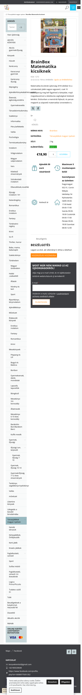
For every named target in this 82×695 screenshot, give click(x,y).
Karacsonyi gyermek (15, 72)
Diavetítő (11, 613)
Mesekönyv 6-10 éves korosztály (15, 416)
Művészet (13, 313)
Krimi (11, 231)
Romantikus (14, 205)
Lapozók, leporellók (15, 386)
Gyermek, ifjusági (13, 441)
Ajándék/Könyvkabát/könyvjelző (18, 92)
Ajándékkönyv (15, 307)
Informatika (15, 121)
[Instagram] (74, 652)
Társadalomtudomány (18, 110)
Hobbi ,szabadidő (13, 274)
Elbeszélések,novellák (19, 187)
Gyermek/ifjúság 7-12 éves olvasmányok (17, 475)
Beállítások (15, 690)
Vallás (13, 132)
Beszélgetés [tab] (41, 239)
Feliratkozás (41, 302)
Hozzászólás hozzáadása (44, 255)
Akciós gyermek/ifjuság (15, 49)
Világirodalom (16, 153)
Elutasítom (52, 682)
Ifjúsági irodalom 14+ (14, 193)
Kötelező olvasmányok (16, 172)
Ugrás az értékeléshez (63, 79)
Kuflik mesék (16, 434)
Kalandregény (14, 200)
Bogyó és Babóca (14, 363)
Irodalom (13, 148)
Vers (12, 166)
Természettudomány (17, 142)
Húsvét (12, 61)
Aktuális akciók (13, 618)
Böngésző (15, 393)
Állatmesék (15, 409)
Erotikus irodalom (13, 212)
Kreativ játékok (15, 548)
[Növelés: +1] (55, 152)
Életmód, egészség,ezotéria (16, 98)
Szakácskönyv (14, 255)
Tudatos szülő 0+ (15, 590)
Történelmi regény (13, 225)
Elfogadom (65, 682)
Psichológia (14, 137)
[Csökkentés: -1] (55, 155)
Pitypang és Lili (15, 356)
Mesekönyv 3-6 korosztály (15, 401)
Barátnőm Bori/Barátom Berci (16, 426)
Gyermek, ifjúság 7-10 (16, 457)
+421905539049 (15, 668)
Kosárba (64, 154)
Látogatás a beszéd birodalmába (12, 511)
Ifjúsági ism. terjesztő (16, 448)
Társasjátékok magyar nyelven (14, 520)
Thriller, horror (15, 242)
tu (35, 685)
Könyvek (10, 55)
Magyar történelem (15, 267)
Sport (13, 294)
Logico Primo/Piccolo (15, 583)
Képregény (13, 87)
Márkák (10, 623)
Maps (8, 651)
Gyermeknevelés (18, 105)
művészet (13, 496)
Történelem (14, 260)
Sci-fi (11, 237)
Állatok (13, 281)
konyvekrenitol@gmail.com (20, 664)
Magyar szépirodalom (16, 159)
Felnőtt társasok (12, 528)
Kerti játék (13, 543)
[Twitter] (33, 108)
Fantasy (12, 218)
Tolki (9, 597)
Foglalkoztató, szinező (13, 554)
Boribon (14, 370)
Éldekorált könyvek (13, 319)
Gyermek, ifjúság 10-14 (16, 466)
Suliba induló (14, 566)
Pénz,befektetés (17, 126)
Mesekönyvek (14, 349)
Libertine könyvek (11, 502)
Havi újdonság (13, 35)
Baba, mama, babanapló (14, 248)
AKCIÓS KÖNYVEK (11, 41)
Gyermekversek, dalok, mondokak (17, 378)
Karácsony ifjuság (15, 80)
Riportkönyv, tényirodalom (14, 300)
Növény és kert (15, 287)
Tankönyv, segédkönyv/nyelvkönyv (18, 484)
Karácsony (13, 66)
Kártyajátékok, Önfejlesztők (15, 536)
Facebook (18, 651)
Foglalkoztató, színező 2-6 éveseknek (15, 574)
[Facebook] (38, 108)
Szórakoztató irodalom (16, 180)
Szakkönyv (13, 116)
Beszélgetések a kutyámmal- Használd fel (14, 605)
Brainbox (53, 130)
